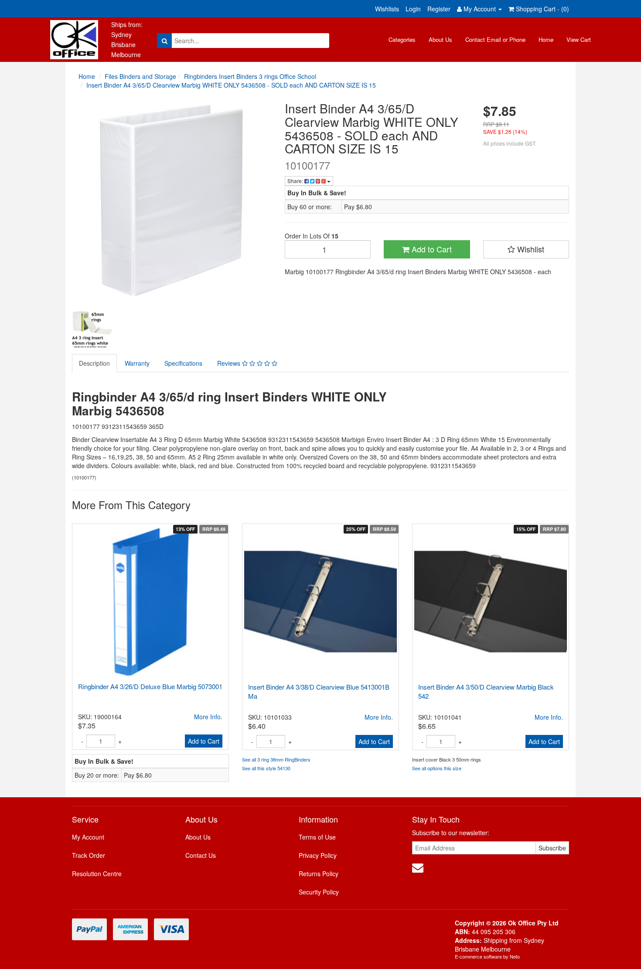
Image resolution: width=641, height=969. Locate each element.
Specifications (183, 363)
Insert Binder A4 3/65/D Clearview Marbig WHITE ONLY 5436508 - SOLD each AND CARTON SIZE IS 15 (231, 85)
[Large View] (92, 330)
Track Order (88, 855)
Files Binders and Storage (140, 76)
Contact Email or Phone (495, 39)
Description (94, 363)
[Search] (164, 40)
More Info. (208, 716)
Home (546, 39)
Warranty (137, 363)
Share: (295, 180)
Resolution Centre (97, 873)
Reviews (229, 363)
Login (413, 8)
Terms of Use (317, 837)
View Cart (578, 39)
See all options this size (436, 768)
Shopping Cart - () (541, 8)
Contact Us (200, 855)
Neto (515, 956)
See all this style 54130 (266, 768)
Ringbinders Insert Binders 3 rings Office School (250, 76)
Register (438, 8)
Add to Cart (430, 249)
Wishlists (387, 8)
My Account (88, 837)
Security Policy (319, 891)
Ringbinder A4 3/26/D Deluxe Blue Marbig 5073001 (150, 686)
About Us (440, 39)
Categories (402, 39)
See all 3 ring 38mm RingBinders (276, 759)
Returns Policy (318, 873)
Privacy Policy (318, 855)
